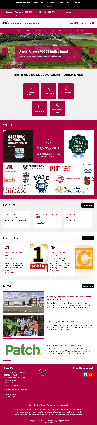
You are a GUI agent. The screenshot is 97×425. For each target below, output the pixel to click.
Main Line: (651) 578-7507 (49, 12)
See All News (88, 286)
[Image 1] (4, 66)
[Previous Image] (5, 51)
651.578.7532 (12, 383)
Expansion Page (55, 57)
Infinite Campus (6, 12)
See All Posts (88, 238)
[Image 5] (16, 66)
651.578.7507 (14, 380)
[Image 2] (7, 66)
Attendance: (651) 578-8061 (25, 12)
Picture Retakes (72, 220)
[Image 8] (25, 66)
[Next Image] (92, 51)
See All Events (88, 205)
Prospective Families (59, 31)
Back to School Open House (16, 220)
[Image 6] (19, 66)
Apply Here (48, 7)
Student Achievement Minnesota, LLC (54, 405)
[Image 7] (22, 66)
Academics (38, 31)
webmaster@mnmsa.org (73, 415)
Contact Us (66, 12)
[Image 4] (13, 66)
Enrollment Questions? (8, 16)
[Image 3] (10, 66)
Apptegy (52, 422)
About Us (22, 31)
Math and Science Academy (29, 409)
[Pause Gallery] (93, 66)
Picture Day (40, 223)
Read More (63, 268)
